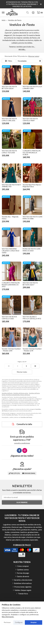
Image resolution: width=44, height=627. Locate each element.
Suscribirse (22, 502)
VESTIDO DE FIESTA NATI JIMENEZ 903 (11, 186)
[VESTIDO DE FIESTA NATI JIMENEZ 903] (11, 173)
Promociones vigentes (22, 587)
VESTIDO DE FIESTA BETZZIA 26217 (30, 284)
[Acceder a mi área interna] (33, 12)
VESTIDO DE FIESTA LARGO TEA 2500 (9, 152)
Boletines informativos (23, 583)
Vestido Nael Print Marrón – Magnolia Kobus (32, 186)
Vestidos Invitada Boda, (13, 395)
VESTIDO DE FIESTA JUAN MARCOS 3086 (32, 218)
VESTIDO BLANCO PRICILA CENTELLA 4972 (32, 318)
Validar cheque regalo (23, 590)
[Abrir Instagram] (24, 450)
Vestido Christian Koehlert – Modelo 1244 (11, 350)
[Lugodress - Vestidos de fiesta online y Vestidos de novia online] (12, 12)
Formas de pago (23, 573)
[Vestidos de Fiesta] (9, 366)
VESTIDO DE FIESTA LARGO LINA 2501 (9, 119)
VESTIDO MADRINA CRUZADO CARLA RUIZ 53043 (10, 251)
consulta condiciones (22, 443)
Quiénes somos (23, 569)
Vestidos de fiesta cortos (20, 393)
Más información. (8, 617)
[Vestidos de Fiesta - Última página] (35, 366)
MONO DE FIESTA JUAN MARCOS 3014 (31, 250)
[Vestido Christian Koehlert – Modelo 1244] (11, 337)
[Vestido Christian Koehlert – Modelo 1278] (32, 337)
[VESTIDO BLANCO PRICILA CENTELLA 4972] (32, 305)
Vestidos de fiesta (7, 393)
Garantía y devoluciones (23, 580)
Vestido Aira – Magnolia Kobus (10, 218)
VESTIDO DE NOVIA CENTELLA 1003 (9, 318)
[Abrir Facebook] (19, 450)
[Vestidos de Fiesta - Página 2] (26, 366)
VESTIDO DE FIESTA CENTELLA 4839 (30, 119)
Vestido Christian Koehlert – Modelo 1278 (32, 350)
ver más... (22, 49)
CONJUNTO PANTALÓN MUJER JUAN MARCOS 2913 (11, 285)
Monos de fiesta (25, 395)
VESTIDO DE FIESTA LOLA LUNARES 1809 (32, 87)
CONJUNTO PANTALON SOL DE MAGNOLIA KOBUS (31, 152)
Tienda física (23, 593)
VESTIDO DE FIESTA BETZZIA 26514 (9, 87)
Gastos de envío (23, 576)
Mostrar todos (34, 56)
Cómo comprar (23, 566)
